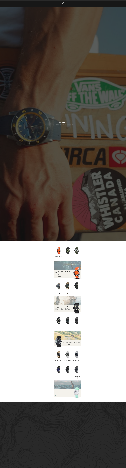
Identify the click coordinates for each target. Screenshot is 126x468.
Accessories (56, 5)
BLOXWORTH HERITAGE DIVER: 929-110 (63, 272)
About (61, 5)
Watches (50, 5)
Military (65, 5)
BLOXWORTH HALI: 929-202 (62, 391)
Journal (69, 5)
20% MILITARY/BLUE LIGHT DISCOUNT (63, 0)
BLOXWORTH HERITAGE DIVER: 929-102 (63, 307)
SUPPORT (74, 5)
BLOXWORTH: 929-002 (68, 341)
